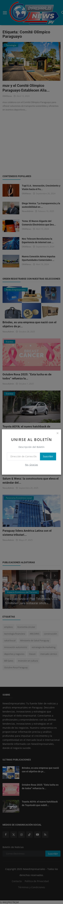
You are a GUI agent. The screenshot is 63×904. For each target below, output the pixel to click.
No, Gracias (31, 464)
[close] (57, 433)
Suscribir (48, 456)
